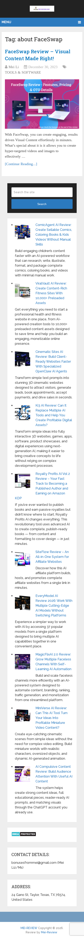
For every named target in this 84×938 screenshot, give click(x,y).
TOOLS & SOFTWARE (23, 72)
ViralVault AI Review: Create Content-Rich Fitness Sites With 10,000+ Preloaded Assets (51, 293)
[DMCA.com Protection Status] (23, 835)
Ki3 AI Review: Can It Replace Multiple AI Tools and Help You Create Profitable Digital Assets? (53, 415)
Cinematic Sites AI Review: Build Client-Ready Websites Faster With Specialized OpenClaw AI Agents (53, 361)
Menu (6, 22)
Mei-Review (49, 932)
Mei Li (14, 67)
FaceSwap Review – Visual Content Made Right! (37, 55)
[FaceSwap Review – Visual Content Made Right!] (42, 104)
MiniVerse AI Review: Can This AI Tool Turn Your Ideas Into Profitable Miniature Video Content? (51, 718)
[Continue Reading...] (21, 164)
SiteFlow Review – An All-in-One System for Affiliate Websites (52, 557)
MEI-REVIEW (29, 928)
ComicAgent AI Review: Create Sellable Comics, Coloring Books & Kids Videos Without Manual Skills (53, 234)
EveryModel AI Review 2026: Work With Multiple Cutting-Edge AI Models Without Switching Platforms (53, 605)
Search (41, 204)
